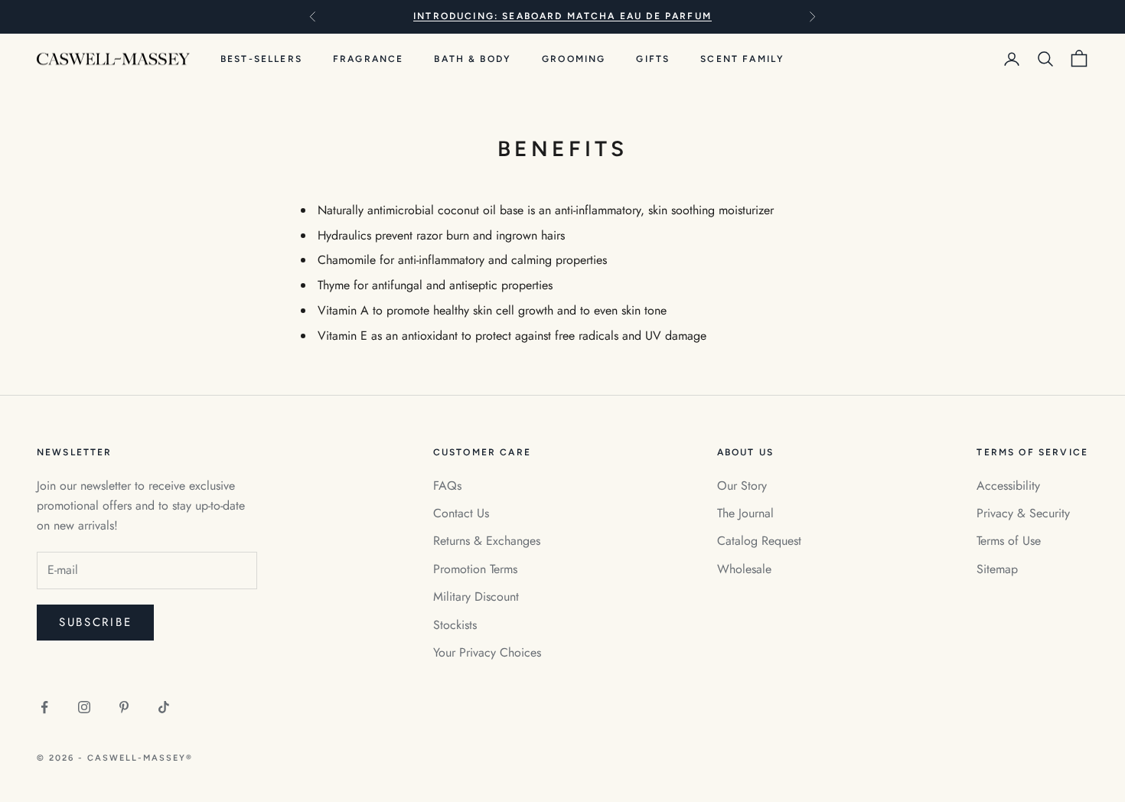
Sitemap (997, 569)
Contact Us (461, 513)
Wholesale (744, 569)
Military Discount (476, 596)
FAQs (447, 485)
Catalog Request (759, 540)
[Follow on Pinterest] (124, 707)
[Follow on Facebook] (44, 707)
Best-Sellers (261, 59)
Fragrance (368, 59)
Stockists (455, 625)
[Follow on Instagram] (84, 707)
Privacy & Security (1023, 513)
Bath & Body (472, 59)
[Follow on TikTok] (163, 707)
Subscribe (95, 622)
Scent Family (742, 59)
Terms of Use (1009, 540)
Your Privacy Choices (487, 652)
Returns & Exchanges (486, 540)
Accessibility (1008, 485)
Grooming (573, 59)
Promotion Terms (475, 569)
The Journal (745, 513)
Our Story (742, 485)
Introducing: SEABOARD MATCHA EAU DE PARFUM (562, 16)
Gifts (653, 59)
